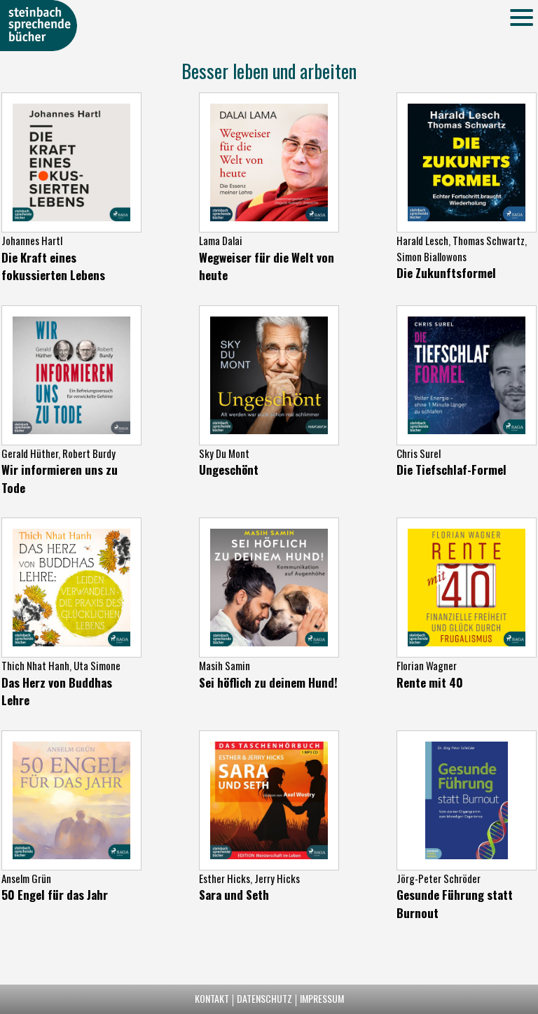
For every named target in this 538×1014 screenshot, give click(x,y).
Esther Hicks (224, 878)
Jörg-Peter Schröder (438, 878)
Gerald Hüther (29, 453)
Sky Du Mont (224, 453)
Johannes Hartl (31, 240)
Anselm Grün (26, 878)
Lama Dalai (220, 240)
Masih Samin (224, 665)
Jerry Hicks (277, 878)
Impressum (322, 998)
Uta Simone (97, 665)
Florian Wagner (426, 665)
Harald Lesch (422, 240)
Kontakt (212, 998)
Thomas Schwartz (489, 240)
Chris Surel (418, 453)
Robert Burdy (89, 453)
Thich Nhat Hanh (35, 665)
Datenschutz (264, 998)
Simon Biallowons (431, 256)
